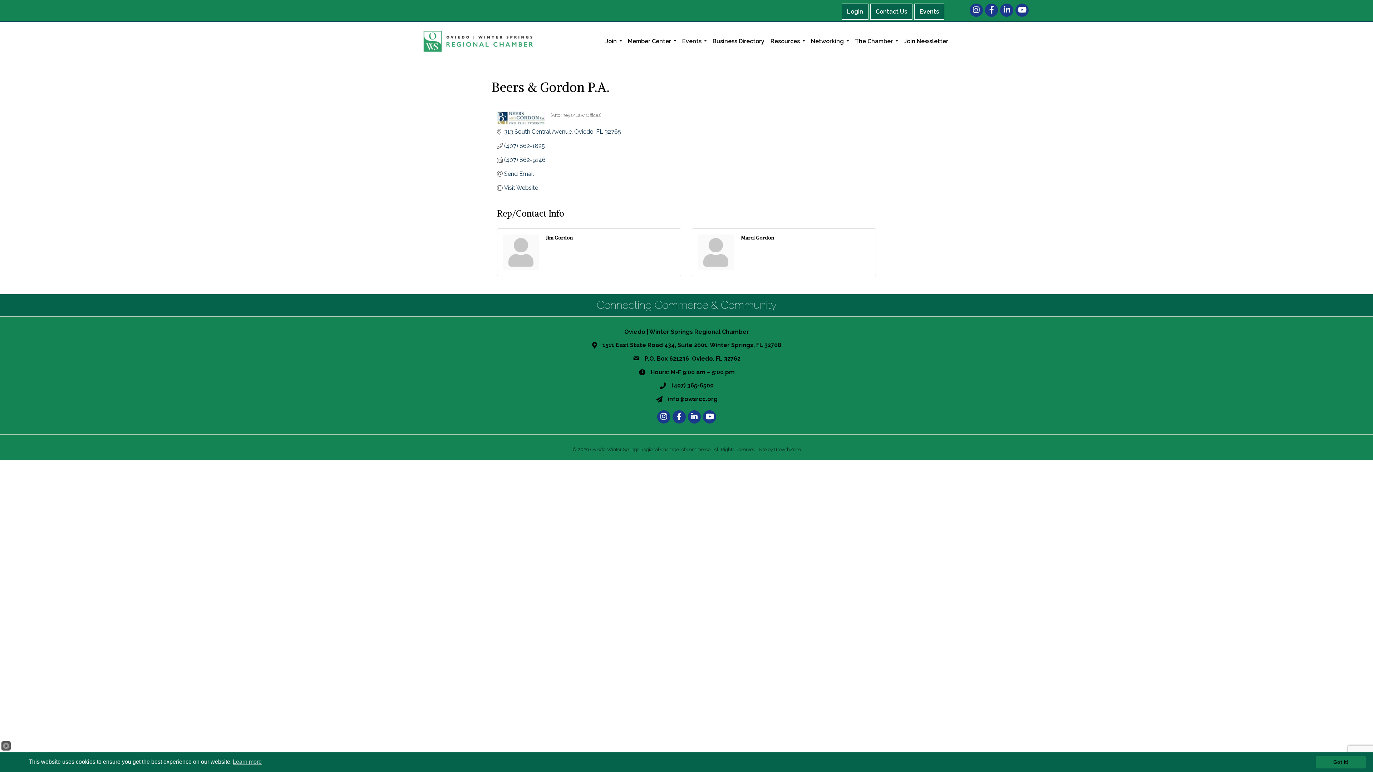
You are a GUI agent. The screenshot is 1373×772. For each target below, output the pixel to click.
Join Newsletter (926, 41)
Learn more (247, 762)
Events (929, 11)
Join (611, 41)
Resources (785, 41)
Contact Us (891, 11)
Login (855, 11)
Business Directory (738, 41)
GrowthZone (787, 449)
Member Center (649, 41)
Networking (827, 41)
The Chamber (874, 41)
